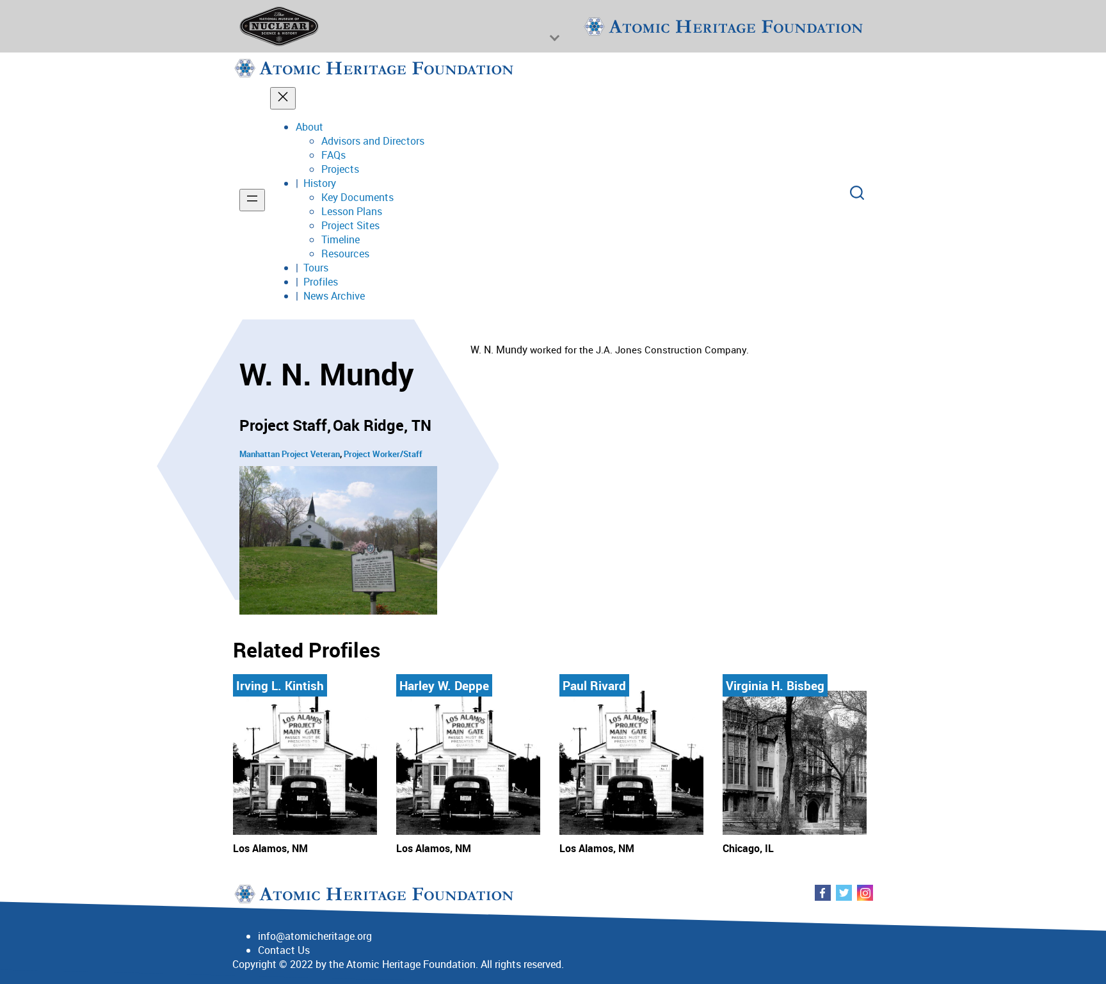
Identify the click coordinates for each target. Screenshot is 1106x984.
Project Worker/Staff (383, 454)
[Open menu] (252, 200)
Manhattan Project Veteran (289, 454)
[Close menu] (283, 98)
